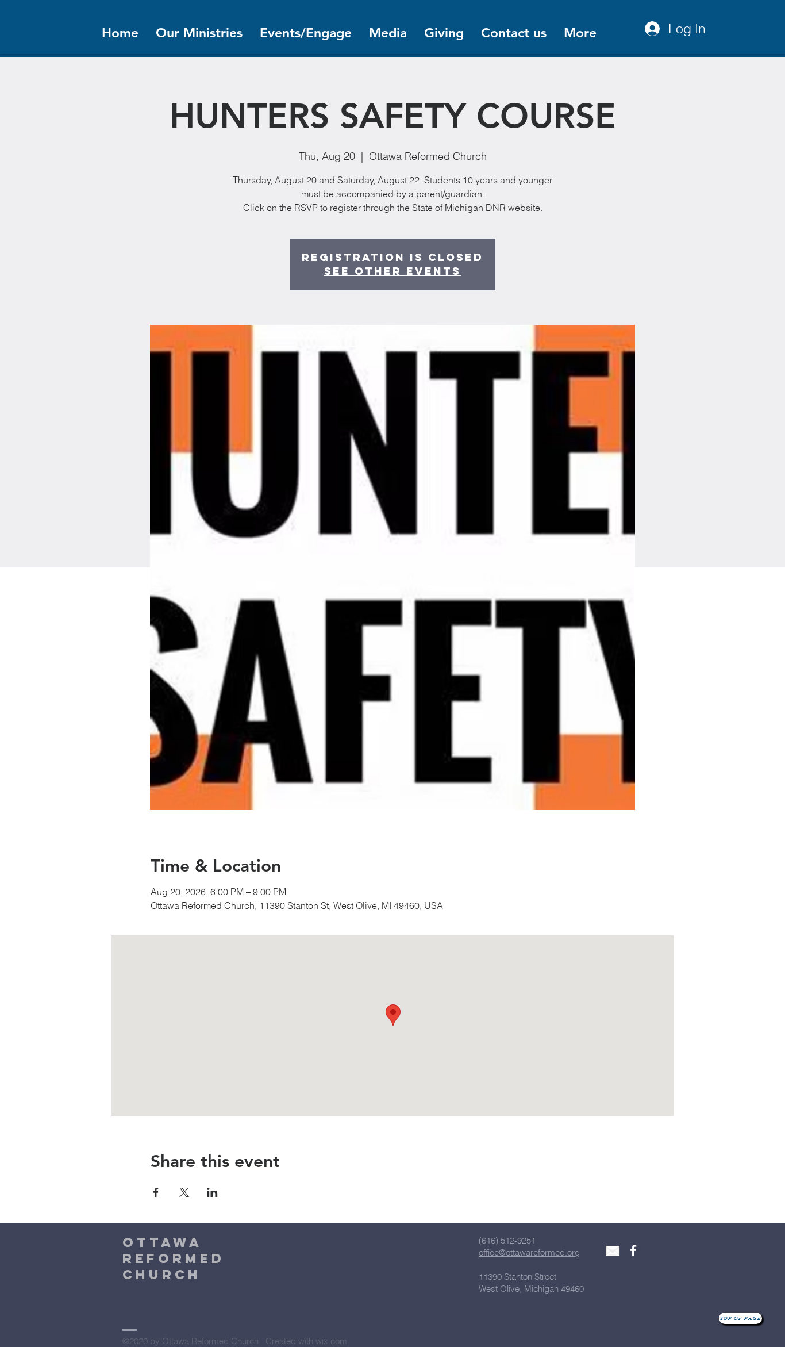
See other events (392, 271)
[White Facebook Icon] (633, 1250)
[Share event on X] (184, 1192)
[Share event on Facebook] (156, 1192)
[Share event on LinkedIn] (212, 1192)
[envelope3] (612, 1250)
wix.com (331, 1341)
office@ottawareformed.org (529, 1252)
